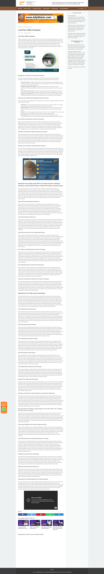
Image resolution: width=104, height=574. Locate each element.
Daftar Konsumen (64, 8)
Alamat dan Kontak (37, 8)
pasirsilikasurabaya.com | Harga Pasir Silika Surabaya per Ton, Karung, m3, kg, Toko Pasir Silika (53, 572)
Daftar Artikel (54, 8)
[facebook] (22, 514)
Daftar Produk (46, 8)
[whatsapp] (49, 514)
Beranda (20, 8)
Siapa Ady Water (27, 8)
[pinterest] (40, 514)
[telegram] (59, 514)
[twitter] (31, 514)
